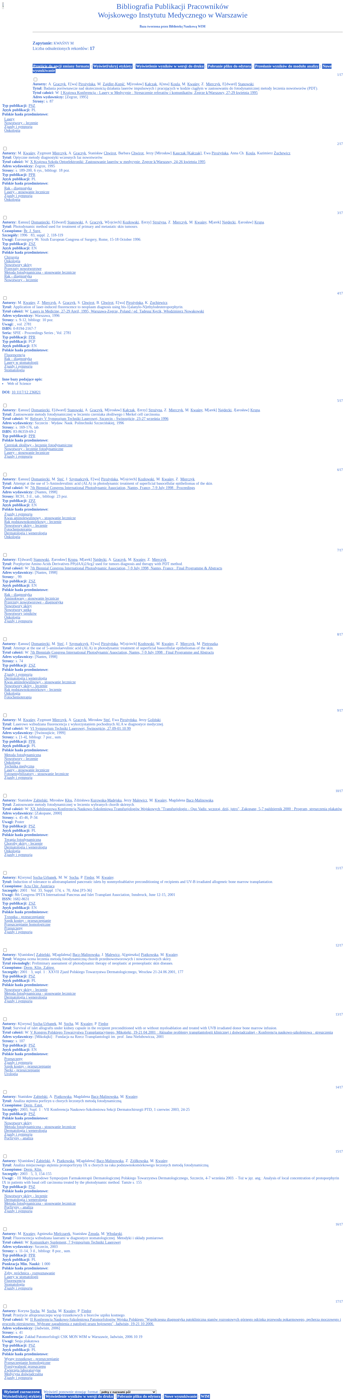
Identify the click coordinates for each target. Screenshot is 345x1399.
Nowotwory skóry (18, 265)
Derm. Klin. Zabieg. (39, 968)
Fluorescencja (14, 355)
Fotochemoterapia (18, 529)
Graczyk (59, 84)
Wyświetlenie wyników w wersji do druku (170, 66)
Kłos (68, 800)
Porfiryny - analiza (18, 1138)
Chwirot (110, 153)
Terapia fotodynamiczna (22, 840)
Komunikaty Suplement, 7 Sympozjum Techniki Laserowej (75, 1242)
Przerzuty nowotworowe (23, 269)
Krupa (259, 222)
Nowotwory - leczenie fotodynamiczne (33, 449)
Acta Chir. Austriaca (39, 886)
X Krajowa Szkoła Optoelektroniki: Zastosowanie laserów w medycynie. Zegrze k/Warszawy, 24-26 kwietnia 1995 (117, 162)
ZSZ (32, 244)
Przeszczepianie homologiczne (27, 924)
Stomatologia (14, 370)
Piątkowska (149, 955)
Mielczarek (62, 1234)
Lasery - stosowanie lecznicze (26, 192)
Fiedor (89, 877)
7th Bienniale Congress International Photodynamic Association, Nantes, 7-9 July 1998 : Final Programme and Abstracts (122, 652)
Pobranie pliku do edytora (229, 66)
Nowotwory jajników (20, 614)
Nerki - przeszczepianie (22, 1070)
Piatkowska (65, 1161)
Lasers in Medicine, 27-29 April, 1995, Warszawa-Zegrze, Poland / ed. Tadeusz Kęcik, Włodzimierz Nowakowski (117, 311)
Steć (60, 479)
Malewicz (140, 800)
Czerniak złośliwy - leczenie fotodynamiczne (38, 445)
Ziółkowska (139, 1161)
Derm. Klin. (33, 1169)
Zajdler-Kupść (114, 84)
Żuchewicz (282, 153)
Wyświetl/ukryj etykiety (112, 66)
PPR (32, 175)
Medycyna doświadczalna (23, 1374)
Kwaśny (193, 84)
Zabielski (40, 800)
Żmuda (93, 1234)
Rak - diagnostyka (18, 188)
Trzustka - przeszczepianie (24, 917)
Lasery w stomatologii (21, 363)
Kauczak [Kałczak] (187, 153)
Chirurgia (11, 257)
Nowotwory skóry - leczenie (25, 526)
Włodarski (114, 1234)
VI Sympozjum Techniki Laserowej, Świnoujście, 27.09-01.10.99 (80, 728)
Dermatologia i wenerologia (25, 533)
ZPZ (32, 501)
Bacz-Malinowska (199, 800)
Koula (175, 84)
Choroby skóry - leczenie (23, 843)
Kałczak (151, 84)
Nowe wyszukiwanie (180, 1396)
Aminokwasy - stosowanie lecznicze (31, 598)
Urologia (11, 1074)
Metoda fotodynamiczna (22, 755)
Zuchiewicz (158, 303)
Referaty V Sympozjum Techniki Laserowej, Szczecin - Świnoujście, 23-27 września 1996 (99, 419)
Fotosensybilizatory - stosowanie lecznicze (36, 774)
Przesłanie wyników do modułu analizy (287, 66)
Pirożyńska (86, 84)
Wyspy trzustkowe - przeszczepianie (31, 1359)
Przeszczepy (13, 928)
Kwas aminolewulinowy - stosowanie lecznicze (40, 518)
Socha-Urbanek (44, 877)
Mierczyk (213, 84)
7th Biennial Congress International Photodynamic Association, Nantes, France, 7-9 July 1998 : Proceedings (112, 488)
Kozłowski (131, 222)
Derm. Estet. (33, 1105)
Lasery (9, 119)
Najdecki (229, 222)
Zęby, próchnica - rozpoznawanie (29, 1273)
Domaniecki (40, 222)
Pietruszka (210, 644)
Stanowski (246, 84)
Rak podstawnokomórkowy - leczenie (32, 522)
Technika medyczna (19, 766)
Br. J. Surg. (32, 231)
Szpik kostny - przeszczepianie (27, 921)
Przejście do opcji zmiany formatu (61, 66)
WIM (205, 1396)
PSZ (32, 106)
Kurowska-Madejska (106, 800)
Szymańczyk (78, 479)
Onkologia (12, 130)
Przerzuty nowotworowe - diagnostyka (33, 602)
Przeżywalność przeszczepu (25, 1366)
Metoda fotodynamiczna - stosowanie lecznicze (40, 272)
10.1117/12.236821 (26, 392)
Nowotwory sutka (17, 610)
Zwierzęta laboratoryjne (22, 1370)
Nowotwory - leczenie (21, 123)
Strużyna (159, 222)
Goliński (154, 720)
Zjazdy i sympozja (18, 127)
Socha (73, 877)
